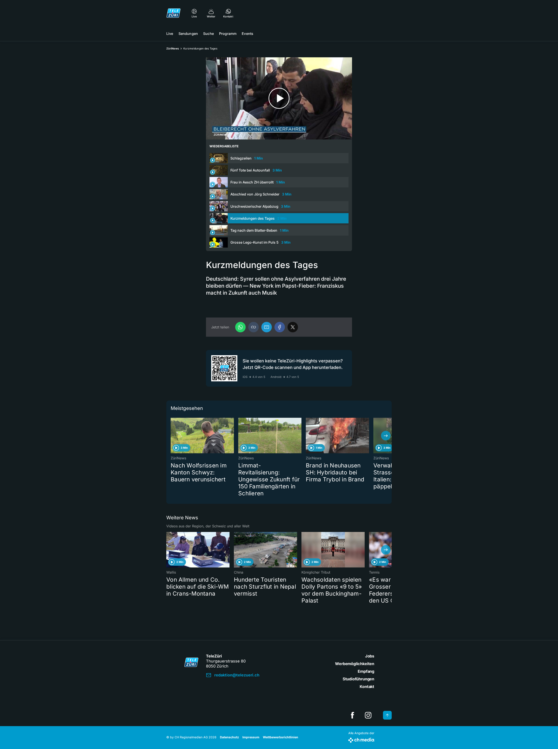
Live (169, 33)
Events (247, 33)
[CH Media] (361, 739)
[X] (293, 327)
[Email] (266, 327)
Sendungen (188, 33)
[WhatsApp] (240, 327)
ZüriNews (172, 48)
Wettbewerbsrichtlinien (280, 737)
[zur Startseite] (173, 13)
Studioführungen (358, 679)
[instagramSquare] (368, 715)
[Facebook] (279, 327)
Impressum (250, 737)
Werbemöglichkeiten (354, 663)
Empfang (366, 671)
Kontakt (367, 686)
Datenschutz (229, 737)
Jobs (369, 656)
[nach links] (172, 435)
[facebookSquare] (352, 715)
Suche (208, 33)
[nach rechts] (386, 435)
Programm (227, 33)
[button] (253, 327)
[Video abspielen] (279, 98)
